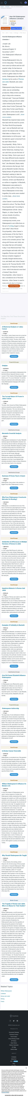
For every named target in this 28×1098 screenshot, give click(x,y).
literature (5, 79)
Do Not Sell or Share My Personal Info (14, 1095)
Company (13, 1057)
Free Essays (14, 1036)
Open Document (5, 28)
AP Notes (13, 1041)
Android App (14, 1049)
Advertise (13, 1059)
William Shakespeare (6, 991)
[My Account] (26, 2)
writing (11, 226)
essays (7, 6)
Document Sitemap (14, 1032)
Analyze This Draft (16, 28)
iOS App (14, 1047)
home (2, 6)
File (3, 33)
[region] (14, 1082)
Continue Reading (14, 286)
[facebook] (10, 1022)
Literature (3, 993)
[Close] (26, 1068)
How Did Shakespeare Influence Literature (17, 17)
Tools (11, 33)
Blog (14, 1063)
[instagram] (17, 1022)
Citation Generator (14, 1045)
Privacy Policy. (5, 1092)
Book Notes (14, 1043)
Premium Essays (13, 1034)
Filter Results (23, 33)
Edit (7, 33)
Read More (14, 356)
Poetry (2, 1001)
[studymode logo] (9, 3)
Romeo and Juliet (5, 996)
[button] (2, 2)
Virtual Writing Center (13, 1038)
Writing (2, 999)
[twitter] (14, 1022)
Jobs (11, 1061)
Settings (16, 33)
